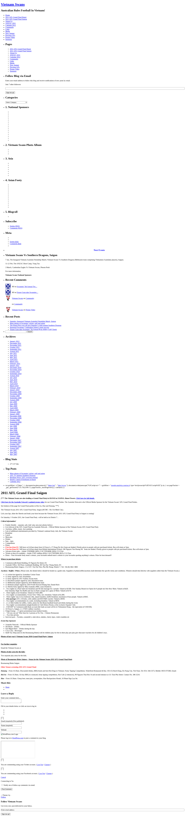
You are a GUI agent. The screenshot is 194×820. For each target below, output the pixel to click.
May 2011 (13, 357)
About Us (8, 21)
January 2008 (14, 438)
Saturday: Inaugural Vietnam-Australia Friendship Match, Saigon (33, 321)
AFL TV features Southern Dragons (22, 475)
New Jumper (9, 33)
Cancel (3, 777)
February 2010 (15, 388)
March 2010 (14, 386)
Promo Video (10, 37)
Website (4, 730)
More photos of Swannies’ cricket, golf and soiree (27, 323)
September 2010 (15, 374)
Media (7, 31)
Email (12, 721)
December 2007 (15, 440)
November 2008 (15, 418)
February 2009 (15, 412)
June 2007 (13, 452)
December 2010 (15, 368)
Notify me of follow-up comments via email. (19, 785)
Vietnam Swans (13, 4)
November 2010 (15, 370)
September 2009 (15, 398)
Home (7, 15)
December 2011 (15, 343)
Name (7, 725)
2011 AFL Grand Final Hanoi (15, 17)
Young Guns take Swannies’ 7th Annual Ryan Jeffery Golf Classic (33, 329)
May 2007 (13, 454)
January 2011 (14, 366)
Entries (14, 242)
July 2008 (13, 426)
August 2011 (14, 351)
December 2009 (15, 392)
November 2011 (15, 345)
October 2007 (15, 444)
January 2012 (14, 341)
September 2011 (15, 349)
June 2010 (13, 380)
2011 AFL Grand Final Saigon (16, 19)
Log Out (40, 765)
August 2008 (14, 424)
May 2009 (13, 406)
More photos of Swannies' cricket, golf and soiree (27, 473)
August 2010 (14, 376)
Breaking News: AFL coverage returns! (24, 477)
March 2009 (14, 410)
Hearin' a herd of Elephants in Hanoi (23, 480)
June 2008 (13, 428)
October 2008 (15, 420)
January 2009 (14, 414)
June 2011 (13, 355)
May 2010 (13, 382)
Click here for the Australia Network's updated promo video (22, 502)
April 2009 (14, 408)
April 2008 (14, 432)
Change (47, 765)
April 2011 (14, 359)
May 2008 (13, 430)
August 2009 (14, 400)
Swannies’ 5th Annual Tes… (27, 287)
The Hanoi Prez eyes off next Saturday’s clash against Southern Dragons (35, 325)
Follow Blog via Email (18, 75)
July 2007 (13, 450)
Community (9, 27)
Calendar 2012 (10, 25)
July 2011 (13, 353)
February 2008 (15, 436)
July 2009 (13, 402)
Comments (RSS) (16, 228)
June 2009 (13, 404)
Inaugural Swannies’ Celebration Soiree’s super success (29, 327)
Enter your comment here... (10, 698)
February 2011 (15, 364)
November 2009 (15, 394)
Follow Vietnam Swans (11, 801)
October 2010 (15, 372)
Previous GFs (10, 35)
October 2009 (15, 396)
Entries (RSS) (15, 226)
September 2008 (15, 422)
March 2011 (14, 361)
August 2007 (14, 448)
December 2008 (15, 416)
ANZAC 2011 (10, 23)
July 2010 (13, 378)
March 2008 (14, 434)
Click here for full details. (85, 498)
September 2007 (15, 446)
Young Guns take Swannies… (27, 292)
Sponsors (8, 39)
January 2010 (14, 390)
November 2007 (15, 442)
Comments (15, 244)
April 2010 (14, 384)
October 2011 (15, 347)
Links (7, 29)
